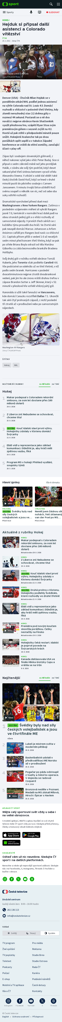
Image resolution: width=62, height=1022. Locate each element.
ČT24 (4, 38)
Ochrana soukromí (20, 1016)
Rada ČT (36, 967)
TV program (8, 942)
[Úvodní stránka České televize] (15, 892)
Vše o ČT (6, 991)
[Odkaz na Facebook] (11, 879)
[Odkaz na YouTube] (25, 879)
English (5, 1016)
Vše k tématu (53, 482)
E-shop (6, 979)
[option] (12, 933)
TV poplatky (8, 954)
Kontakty (37, 991)
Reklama (36, 948)
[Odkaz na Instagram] (4, 879)
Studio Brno (38, 954)
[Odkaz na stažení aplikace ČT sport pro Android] (31, 835)
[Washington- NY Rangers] (31, 329)
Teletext (6, 960)
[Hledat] (51, 4)
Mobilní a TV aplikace (13, 985)
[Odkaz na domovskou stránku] (15, 4)
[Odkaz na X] (18, 879)
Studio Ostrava (39, 960)
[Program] (39, 12)
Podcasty (7, 967)
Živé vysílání (8, 948)
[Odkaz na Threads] (31, 879)
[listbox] (31, 933)
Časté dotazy (39, 985)
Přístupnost (38, 1016)
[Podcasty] (31, 12)
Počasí (5, 973)
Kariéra (36, 973)
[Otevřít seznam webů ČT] (58, 4)
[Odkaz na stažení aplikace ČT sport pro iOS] (11, 835)
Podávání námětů (41, 979)
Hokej (5, 19)
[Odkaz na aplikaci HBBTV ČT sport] (11, 843)
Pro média (37, 942)
